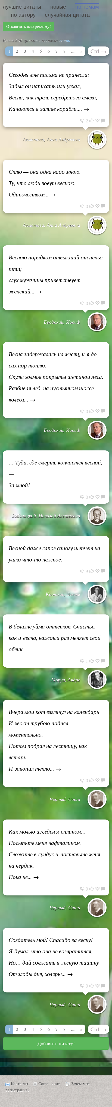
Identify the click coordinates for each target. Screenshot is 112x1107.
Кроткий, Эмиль (63, 594)
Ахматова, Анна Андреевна (51, 139)
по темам (87, 7)
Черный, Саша (64, 799)
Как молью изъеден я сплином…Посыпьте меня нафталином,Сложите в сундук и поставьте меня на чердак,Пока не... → (54, 854)
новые (58, 7)
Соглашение (49, 1083)
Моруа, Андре (65, 679)
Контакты (19, 1083)
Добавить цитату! (56, 1043)
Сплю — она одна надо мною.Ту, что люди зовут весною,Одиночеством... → (45, 183)
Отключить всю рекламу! (28, 26)
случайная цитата (67, 15)
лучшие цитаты (22, 7)
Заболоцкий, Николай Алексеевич (46, 515)
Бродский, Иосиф (62, 322)
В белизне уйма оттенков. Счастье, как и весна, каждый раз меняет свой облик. (55, 638)
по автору (23, 15)
